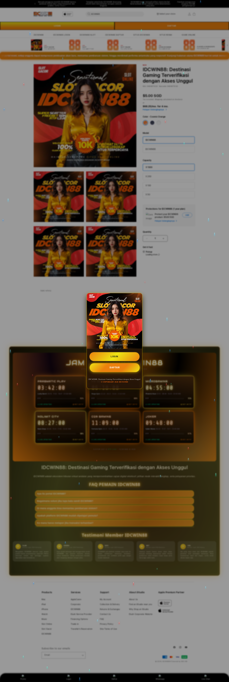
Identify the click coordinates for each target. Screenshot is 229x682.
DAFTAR (115, 367)
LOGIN (114, 356)
